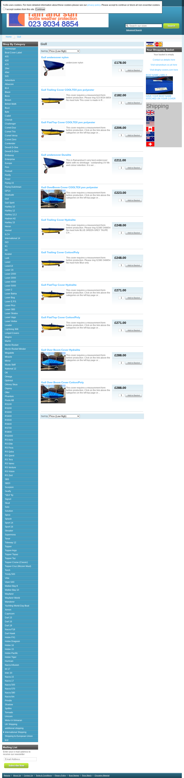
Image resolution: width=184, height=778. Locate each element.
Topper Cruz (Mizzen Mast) (18, 566)
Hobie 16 (9, 645)
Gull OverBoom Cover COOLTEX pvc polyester (69, 187)
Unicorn (9, 716)
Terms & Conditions (44, 775)
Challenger (10, 123)
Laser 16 (9, 270)
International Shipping (15, 732)
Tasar (7, 538)
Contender (10, 143)
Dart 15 (8, 617)
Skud (7, 503)
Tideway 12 (10, 542)
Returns (7, 775)
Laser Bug (10, 297)
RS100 (8, 404)
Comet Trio (10, 131)
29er (7, 68)
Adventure (10, 80)
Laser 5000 (10, 285)
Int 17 (7, 669)
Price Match (87, 775)
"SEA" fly (9, 495)
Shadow (9, 704)
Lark (7, 258)
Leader (8, 325)
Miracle (8, 357)
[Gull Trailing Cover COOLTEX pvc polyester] (53, 100)
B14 (7, 88)
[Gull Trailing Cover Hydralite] (53, 230)
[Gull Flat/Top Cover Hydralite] (53, 295)
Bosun (8, 100)
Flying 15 (9, 183)
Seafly (8, 491)
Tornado (9, 712)
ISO (6, 242)
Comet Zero (10, 139)
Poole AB (9, 400)
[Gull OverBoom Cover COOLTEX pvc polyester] (53, 199)
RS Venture (10, 467)
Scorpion (9, 487)
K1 (6, 246)
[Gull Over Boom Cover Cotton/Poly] (53, 394)
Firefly (8, 175)
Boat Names (74, 775)
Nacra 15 (9, 677)
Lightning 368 (11, 329)
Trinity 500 (10, 574)
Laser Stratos (11, 313)
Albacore (9, 84)
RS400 (8, 416)
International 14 (12, 238)
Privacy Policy (60, 775)
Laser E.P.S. (11, 301)
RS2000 (9, 436)
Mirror (8, 361)
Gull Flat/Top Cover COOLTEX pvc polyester (68, 122)
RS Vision (10, 471)
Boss (7, 96)
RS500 (8, 420)
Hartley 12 (10, 210)
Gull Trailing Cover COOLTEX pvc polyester (67, 89)
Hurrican (9, 661)
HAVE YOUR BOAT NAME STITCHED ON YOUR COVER (161, 97)
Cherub (8, 120)
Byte (7, 112)
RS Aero (9, 440)
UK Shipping (11, 724)
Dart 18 (8, 625)
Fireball (8, 171)
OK (6, 372)
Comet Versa (11, 135)
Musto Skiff (10, 364)
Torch (7, 570)
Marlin (8, 341)
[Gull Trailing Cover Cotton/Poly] (53, 263)
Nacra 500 (10, 685)
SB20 (7, 483)
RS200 (8, 408)
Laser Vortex (11, 321)
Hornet (8, 230)
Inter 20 (8, 673)
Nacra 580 (10, 692)
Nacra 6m (9, 696)
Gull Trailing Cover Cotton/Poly (60, 252)
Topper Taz (10, 558)
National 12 (10, 368)
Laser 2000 (10, 274)
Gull (19, 37)
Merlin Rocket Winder (15, 349)
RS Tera (9, 459)
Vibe (7, 578)
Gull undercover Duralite (56, 154)
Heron (8, 226)
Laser (7, 262)
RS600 (8, 424)
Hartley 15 (10, 222)
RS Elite (9, 444)
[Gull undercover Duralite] (53, 165)
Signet (8, 499)
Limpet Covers (12, 333)
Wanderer (10, 602)
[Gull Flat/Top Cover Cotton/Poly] (53, 328)
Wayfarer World (12, 598)
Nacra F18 (10, 629)
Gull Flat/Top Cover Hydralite (59, 284)
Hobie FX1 (10, 637)
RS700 (8, 428)
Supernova (10, 534)
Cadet (8, 116)
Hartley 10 (10, 206)
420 (7, 60)
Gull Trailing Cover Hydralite (58, 219)
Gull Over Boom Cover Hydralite (60, 349)
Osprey (8, 388)
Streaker (9, 530)
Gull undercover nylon (55, 57)
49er (7, 72)
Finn (7, 167)
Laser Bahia (11, 293)
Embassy (9, 155)
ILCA (7, 234)
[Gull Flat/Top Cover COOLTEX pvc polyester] (53, 133)
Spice (7, 515)
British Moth (10, 104)
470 (7, 64)
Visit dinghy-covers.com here (164, 70)
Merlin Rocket (11, 345)
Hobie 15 (9, 649)
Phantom (9, 396)
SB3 (7, 479)
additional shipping (14, 728)
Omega (8, 376)
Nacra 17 (9, 681)
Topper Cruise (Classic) (16, 562)
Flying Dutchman (13, 187)
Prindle (8, 700)
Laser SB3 (10, 309)
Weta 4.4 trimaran (13, 720)
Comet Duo (10, 127)
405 (7, 56)
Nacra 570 (10, 688)
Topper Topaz (11, 554)
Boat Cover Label (13, 52)
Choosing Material (102, 775)
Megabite (9, 353)
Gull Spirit (9, 203)
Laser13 (9, 266)
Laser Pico (10, 305)
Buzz (7, 108)
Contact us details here (164, 60)
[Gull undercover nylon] (53, 68)
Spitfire (8, 708)
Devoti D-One (11, 147)
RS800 (8, 432)
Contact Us (28, 775)
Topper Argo (11, 550)
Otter (7, 392)
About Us (17, 775)
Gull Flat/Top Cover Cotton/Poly (60, 317)
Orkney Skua (11, 384)
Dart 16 (8, 621)
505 (7, 76)
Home (9, 37)
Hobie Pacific (11, 653)
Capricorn (10, 613)
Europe (8, 163)
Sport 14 (9, 523)
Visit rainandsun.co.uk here (164, 65)
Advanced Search (134, 30)
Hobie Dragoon (12, 641)
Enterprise (10, 159)
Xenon (8, 609)
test (6, 740)
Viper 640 (9, 582)
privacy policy (93, 5)
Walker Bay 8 (11, 586)
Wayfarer (9, 594)
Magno (8, 337)
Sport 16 (9, 526)
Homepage (10, 48)
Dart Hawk (10, 633)
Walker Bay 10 (12, 590)
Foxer (7, 179)
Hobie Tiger (10, 657)
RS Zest (9, 475)
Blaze (7, 92)
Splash (8, 519)
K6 (6, 250)
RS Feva (9, 447)
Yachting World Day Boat (17, 606)
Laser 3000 (10, 278)
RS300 (8, 412)
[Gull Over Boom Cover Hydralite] (53, 361)
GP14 (7, 191)
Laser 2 (8, 289)
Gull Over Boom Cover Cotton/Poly (62, 382)
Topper (8, 546)
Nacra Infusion (12, 665)
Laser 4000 (10, 282)
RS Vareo (9, 463)
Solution (9, 511)
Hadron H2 (10, 218)
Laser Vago (10, 317)
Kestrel (8, 254)
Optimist (9, 380)
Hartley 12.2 (11, 214)
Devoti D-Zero (12, 151)
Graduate (9, 195)
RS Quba (9, 451)
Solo (7, 507)
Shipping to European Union (19, 736)
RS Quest (9, 455)
